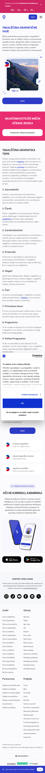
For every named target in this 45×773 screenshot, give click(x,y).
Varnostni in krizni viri (31, 719)
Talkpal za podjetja (9, 689)
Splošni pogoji (28, 715)
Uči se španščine (8, 620)
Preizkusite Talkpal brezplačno (22, 132)
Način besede (28, 646)
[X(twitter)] (38, 596)
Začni (33, 17)
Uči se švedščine (8, 643)
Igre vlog (26, 624)
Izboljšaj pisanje (29, 669)
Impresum (27, 737)
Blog (25, 689)
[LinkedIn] (32, 596)
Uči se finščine (7, 646)
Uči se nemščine (8, 632)
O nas (25, 685)
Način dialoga (28, 650)
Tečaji (25, 620)
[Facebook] (25, 596)
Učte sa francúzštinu (9, 624)
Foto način (27, 635)
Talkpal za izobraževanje (11, 685)
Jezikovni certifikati (30, 654)
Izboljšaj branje (29, 665)
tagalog (20, 161)
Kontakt (26, 700)
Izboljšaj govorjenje (30, 661)
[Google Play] (33, 559)
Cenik (25, 696)
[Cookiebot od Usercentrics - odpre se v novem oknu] (32, 356)
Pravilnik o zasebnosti (31, 707)
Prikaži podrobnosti (30, 394)
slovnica (20, 167)
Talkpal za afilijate (9, 707)
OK (22, 403)
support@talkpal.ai (30, 588)
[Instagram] (6, 596)
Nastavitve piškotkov (31, 711)
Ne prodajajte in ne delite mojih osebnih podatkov (22, 413)
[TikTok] (12, 596)
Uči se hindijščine (8, 657)
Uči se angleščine (8, 617)
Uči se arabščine (8, 650)
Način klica (27, 639)
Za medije (27, 693)
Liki (24, 628)
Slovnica (26, 617)
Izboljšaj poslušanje (30, 657)
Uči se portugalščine (9, 669)
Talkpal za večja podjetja (11, 693)
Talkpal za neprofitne (10, 696)
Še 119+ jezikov (8, 672)
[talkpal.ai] (3, 17)
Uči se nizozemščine (9, 639)
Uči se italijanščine (9, 628)
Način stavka (28, 643)
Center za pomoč (29, 704)
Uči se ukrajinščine (9, 635)
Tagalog (24, 297)
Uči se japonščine (8, 661)
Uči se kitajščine (8, 654)
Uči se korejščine (8, 665)
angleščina (6, 219)
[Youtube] (19, 596)
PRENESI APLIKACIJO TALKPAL (24, 486)
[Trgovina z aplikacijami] (11, 559)
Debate (26, 632)
